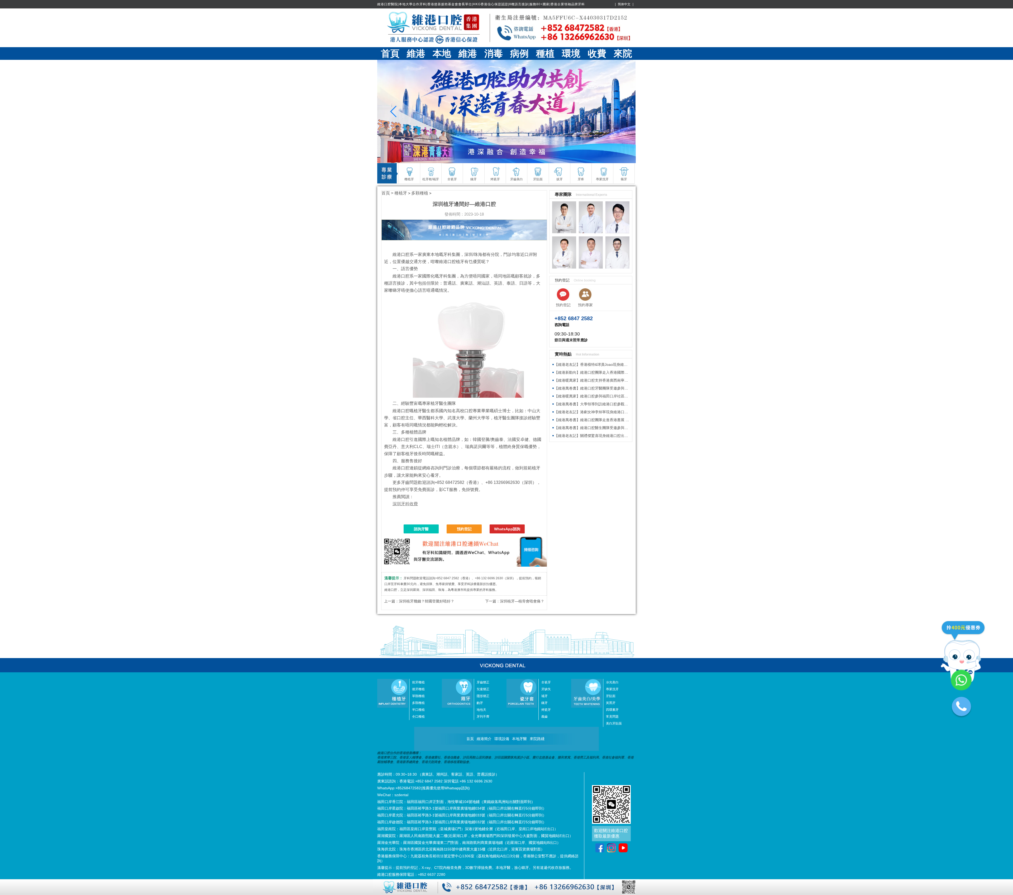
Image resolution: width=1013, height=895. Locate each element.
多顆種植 (419, 193)
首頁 (390, 53)
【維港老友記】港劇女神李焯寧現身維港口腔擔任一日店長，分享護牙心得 (615, 412)
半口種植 (418, 710)
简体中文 (624, 4)
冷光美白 (612, 682)
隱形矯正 (483, 696)
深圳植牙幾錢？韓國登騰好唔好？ (426, 601)
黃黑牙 (610, 703)
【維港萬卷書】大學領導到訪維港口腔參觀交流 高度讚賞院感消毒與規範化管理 (619, 404)
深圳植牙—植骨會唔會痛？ (522, 601)
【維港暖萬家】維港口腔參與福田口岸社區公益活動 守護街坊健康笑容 (612, 396)
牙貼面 (610, 696)
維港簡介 (484, 739)
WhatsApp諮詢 (507, 529)
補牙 (544, 696)
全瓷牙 (546, 682)
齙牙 (480, 703)
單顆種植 (418, 696)
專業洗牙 (612, 689)
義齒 (544, 716)
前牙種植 (418, 682)
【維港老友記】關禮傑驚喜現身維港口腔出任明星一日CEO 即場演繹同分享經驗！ (621, 436)
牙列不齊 (483, 716)
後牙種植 (418, 689)
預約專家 (585, 305)
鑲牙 (544, 703)
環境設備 (501, 739)
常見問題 (612, 716)
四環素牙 (612, 710)
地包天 (481, 710)
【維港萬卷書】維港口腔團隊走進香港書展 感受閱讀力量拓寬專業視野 (612, 420)
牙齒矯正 (483, 682)
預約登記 (464, 529)
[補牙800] (506, 111)
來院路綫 (537, 739)
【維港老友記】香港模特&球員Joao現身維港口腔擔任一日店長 (605, 364)
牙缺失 (546, 689)
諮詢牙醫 (421, 529)
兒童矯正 (483, 689)
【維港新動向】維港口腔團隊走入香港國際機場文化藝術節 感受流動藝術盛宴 (617, 372)
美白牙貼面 (614, 723)
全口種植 (418, 716)
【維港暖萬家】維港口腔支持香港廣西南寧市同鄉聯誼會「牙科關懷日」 (613, 380)
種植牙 (400, 193)
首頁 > (387, 193)
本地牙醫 (519, 739)
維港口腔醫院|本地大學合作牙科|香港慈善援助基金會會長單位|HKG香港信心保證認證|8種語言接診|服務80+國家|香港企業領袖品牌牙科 (481, 4)
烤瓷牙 (546, 710)
